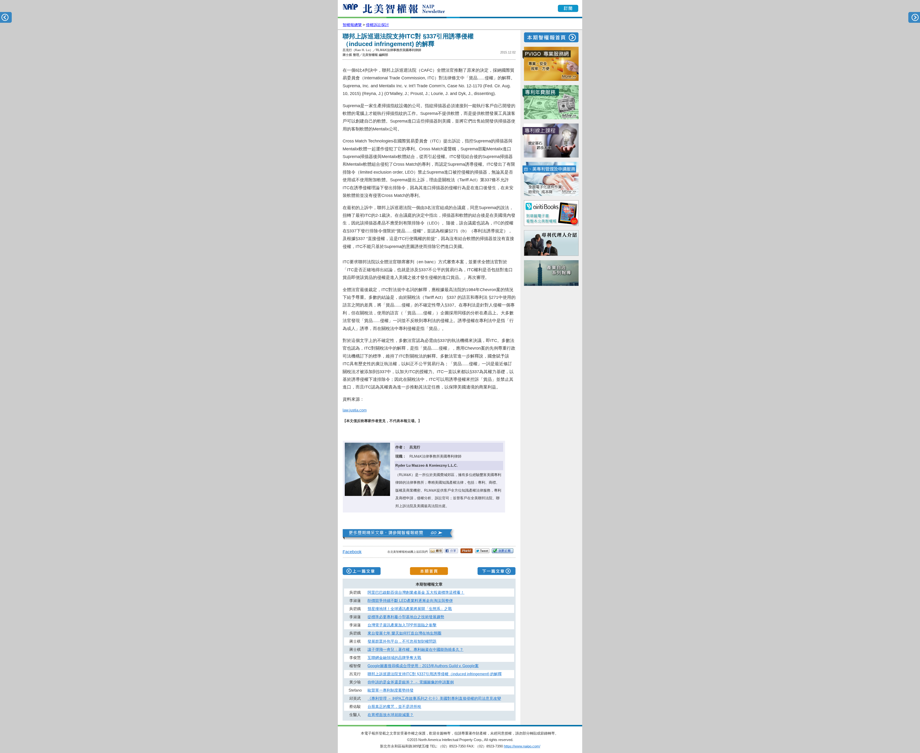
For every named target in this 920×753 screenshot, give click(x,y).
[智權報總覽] (399, 538)
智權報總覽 (352, 25)
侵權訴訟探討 (377, 25)
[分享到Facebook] (451, 551)
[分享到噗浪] (466, 551)
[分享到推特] (482, 551)
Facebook (352, 551)
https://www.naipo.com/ (522, 746)
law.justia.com (355, 410)
